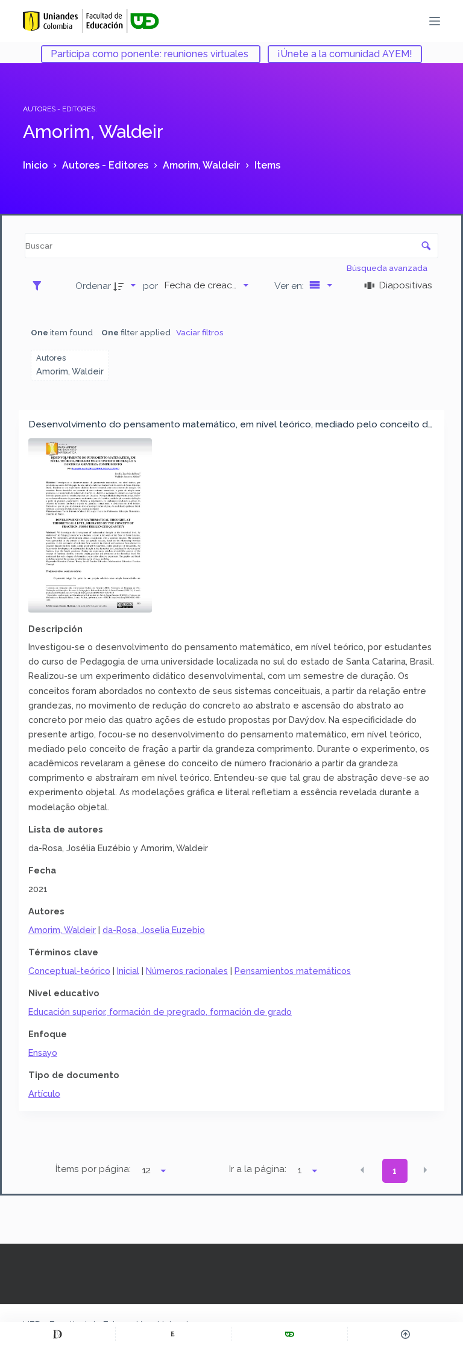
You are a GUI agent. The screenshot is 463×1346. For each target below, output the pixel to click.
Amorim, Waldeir (62, 930)
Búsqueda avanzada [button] (388, 268)
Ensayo (42, 1052)
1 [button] (394, 1171)
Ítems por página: (93, 1169)
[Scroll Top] (405, 1334)
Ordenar (93, 285)
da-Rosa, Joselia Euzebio (153, 930)
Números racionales (187, 971)
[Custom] (57, 1334)
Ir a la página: (257, 1169)
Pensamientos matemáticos (293, 971)
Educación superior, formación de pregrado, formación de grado (160, 1011)
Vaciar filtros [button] (200, 332)
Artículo (44, 1093)
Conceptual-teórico (69, 971)
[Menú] (434, 21)
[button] (362, 1170)
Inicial (128, 971)
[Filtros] (40, 285)
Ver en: (290, 285)
